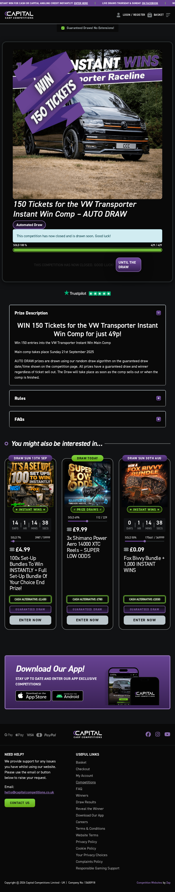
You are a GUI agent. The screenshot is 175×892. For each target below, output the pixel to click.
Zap (168, 882)
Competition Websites (149, 882)
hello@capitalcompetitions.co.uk (29, 792)
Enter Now (30, 620)
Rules (20, 398)
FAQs (19, 419)
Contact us (20, 803)
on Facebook (137, 3)
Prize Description (31, 313)
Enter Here (68, 3)
